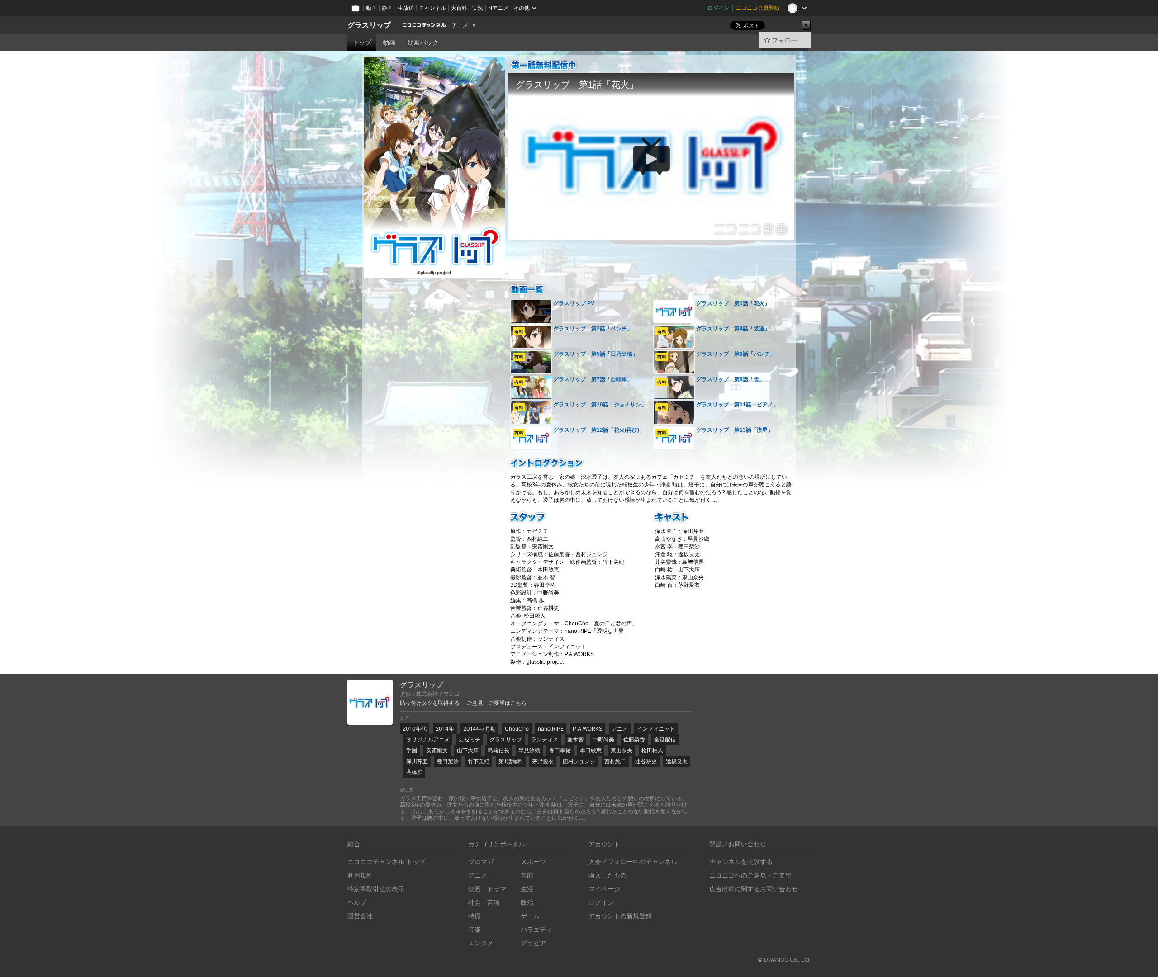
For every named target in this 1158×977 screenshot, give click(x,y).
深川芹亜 (417, 761)
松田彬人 (652, 750)
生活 (527, 888)
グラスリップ (369, 25)
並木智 (575, 739)
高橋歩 (414, 772)
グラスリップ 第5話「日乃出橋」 (595, 354)
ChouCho (517, 728)
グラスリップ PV (573, 303)
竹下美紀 (478, 761)
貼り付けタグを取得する (430, 703)
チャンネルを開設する (741, 861)
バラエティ (536, 929)
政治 (527, 902)
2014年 (445, 728)
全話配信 (665, 739)
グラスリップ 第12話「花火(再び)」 (599, 430)
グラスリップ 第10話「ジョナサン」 (599, 404)
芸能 (527, 875)
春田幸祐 (560, 750)
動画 (371, 8)
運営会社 (360, 916)
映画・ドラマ (487, 888)
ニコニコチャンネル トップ (386, 861)
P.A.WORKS (588, 728)
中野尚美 (603, 739)
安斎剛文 (437, 750)
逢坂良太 (677, 761)
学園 (411, 750)
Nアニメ (498, 8)
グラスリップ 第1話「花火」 (733, 303)
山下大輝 (468, 750)
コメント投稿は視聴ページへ (651, 233)
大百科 (459, 8)
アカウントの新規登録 (620, 916)
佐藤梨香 (634, 739)
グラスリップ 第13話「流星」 (734, 430)
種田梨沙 (448, 761)
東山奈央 (621, 750)
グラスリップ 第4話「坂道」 (733, 329)
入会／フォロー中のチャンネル (632, 861)
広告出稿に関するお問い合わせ (753, 888)
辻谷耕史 (646, 761)
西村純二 (615, 761)
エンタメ (481, 943)
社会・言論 (484, 902)
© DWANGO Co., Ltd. (784, 959)
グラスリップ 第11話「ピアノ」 (737, 404)
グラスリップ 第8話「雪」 (730, 379)
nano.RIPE (551, 728)
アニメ (460, 25)
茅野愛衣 (543, 761)
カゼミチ (469, 739)
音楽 (474, 929)
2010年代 (415, 728)
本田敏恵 (591, 750)
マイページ (604, 888)
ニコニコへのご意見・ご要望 (750, 875)
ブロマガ (481, 861)
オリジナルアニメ (428, 739)
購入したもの (607, 875)
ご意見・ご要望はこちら (497, 703)
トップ (361, 42)
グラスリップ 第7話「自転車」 (592, 379)
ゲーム (530, 916)
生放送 (406, 8)
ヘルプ (356, 902)
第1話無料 (510, 761)
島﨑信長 (498, 750)
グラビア (533, 943)
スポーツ (533, 861)
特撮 (474, 916)
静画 (387, 8)
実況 (477, 8)
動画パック (423, 42)
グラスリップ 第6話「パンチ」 (735, 354)
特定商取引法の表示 (375, 888)
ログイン (718, 8)
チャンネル (432, 8)
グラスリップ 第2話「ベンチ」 (592, 329)
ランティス (544, 739)
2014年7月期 (479, 728)
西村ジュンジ (579, 761)
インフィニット (656, 728)
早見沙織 (529, 750)
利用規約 (360, 875)
